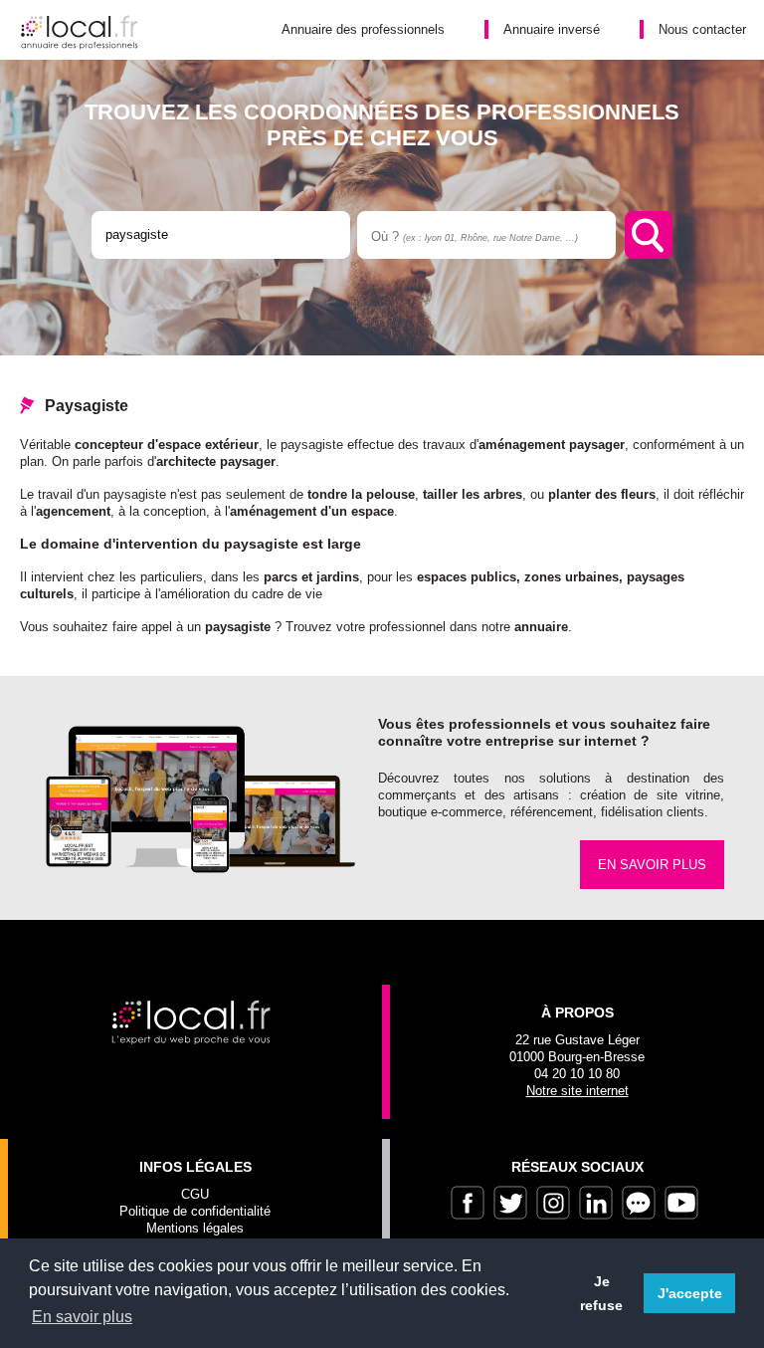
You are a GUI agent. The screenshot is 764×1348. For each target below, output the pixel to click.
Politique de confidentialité (195, 1211)
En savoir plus (652, 864)
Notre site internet (577, 1090)
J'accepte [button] (690, 1293)
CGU (195, 1194)
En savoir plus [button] (82, 1316)
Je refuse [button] (601, 1293)
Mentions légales (195, 1228)
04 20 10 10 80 (577, 1073)
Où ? (474, 236)
